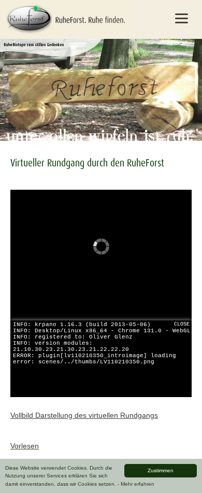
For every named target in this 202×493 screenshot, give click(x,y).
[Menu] (181, 18)
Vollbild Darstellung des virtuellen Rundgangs (84, 415)
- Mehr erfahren (136, 484)
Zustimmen (161, 470)
